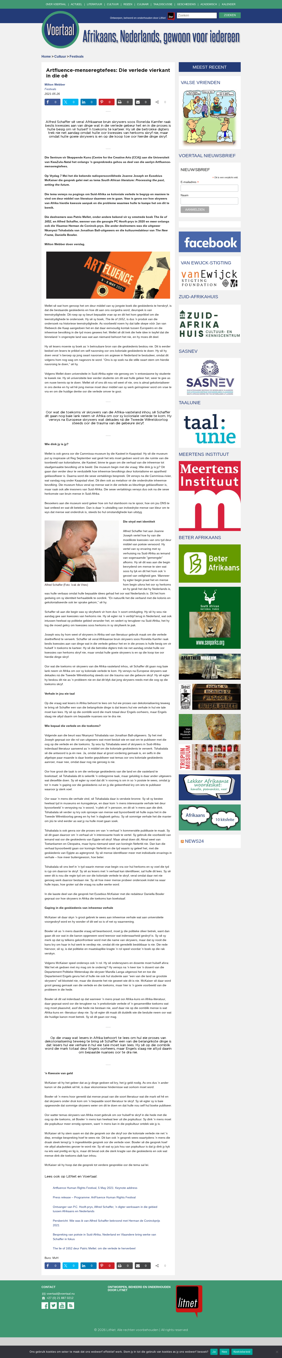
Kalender (228, 4)
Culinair (143, 4)
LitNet (111, 1330)
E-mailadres (190, 182)
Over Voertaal (56, 4)
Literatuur (94, 4)
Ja (214, 1351)
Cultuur (113, 4)
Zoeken (230, 15)
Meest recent (210, 67)
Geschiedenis (186, 4)
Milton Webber (55, 84)
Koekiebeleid (241, 1351)
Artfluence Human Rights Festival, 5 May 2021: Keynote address (95, 1187)
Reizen (127, 4)
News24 (194, 841)
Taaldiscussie (162, 4)
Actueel (76, 4)
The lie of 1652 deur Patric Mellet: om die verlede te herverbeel (94, 1248)
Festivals (77, 56)
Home (46, 56)
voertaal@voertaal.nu (61, 1293)
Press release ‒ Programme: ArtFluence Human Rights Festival (94, 1197)
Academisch (208, 4)
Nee (224, 1351)
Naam (184, 195)
